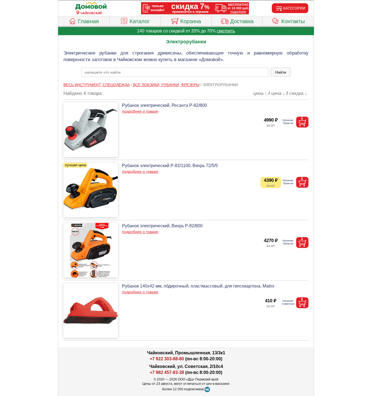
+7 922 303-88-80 (167, 358)
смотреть (226, 31)
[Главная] (91, 6)
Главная (88, 21)
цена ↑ (260, 93)
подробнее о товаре (140, 111)
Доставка (242, 21)
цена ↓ (278, 93)
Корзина (190, 21)
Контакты (293, 21)
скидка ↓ (298, 93)
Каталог (140, 21)
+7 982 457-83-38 (167, 372)
